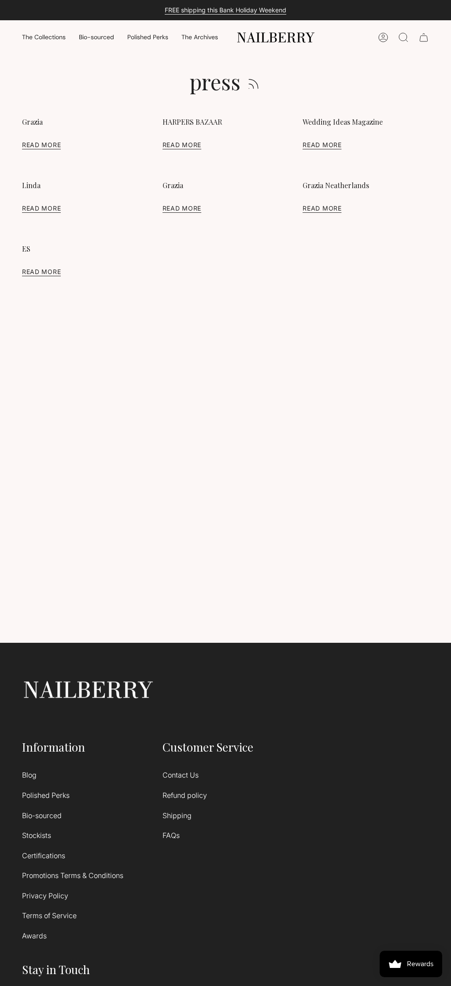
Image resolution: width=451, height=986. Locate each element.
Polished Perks (46, 795)
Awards (34, 935)
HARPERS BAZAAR (192, 122)
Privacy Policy (45, 895)
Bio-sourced (42, 815)
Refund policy (185, 795)
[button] (43, 37)
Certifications (43, 855)
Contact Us (181, 775)
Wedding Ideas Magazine (343, 122)
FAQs (171, 835)
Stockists (36, 835)
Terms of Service (49, 915)
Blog (29, 775)
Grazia (32, 122)
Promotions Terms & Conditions (72, 875)
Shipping (177, 815)
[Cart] (424, 37)
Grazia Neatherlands (336, 185)
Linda (31, 185)
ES (26, 249)
